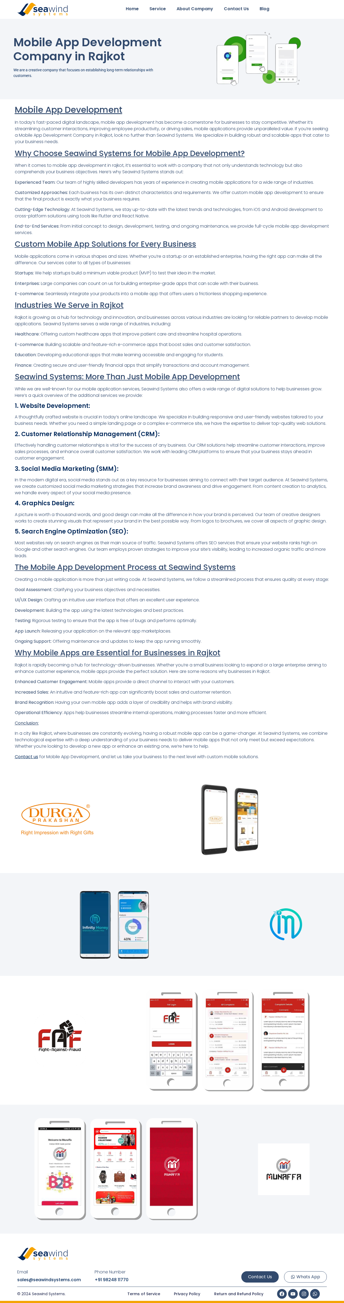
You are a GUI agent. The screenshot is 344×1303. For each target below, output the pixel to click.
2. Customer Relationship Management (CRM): (87, 434)
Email (22, 1272)
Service (157, 8)
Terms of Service (143, 1294)
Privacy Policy (187, 1294)
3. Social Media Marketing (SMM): (67, 469)
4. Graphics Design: (44, 503)
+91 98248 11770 (111, 1280)
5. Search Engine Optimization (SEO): (71, 531)
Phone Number (110, 1272)
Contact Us (236, 8)
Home (132, 8)
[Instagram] (304, 1294)
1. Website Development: (52, 406)
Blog (264, 8)
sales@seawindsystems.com (49, 1280)
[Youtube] (293, 1294)
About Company (195, 8)
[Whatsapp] (315, 1294)
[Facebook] (282, 1294)
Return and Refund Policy (238, 1294)
